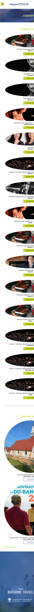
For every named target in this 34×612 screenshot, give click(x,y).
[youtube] (27, 4)
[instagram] (22, 4)
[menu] (2, 4)
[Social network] (24, 4)
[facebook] (19, 4)
